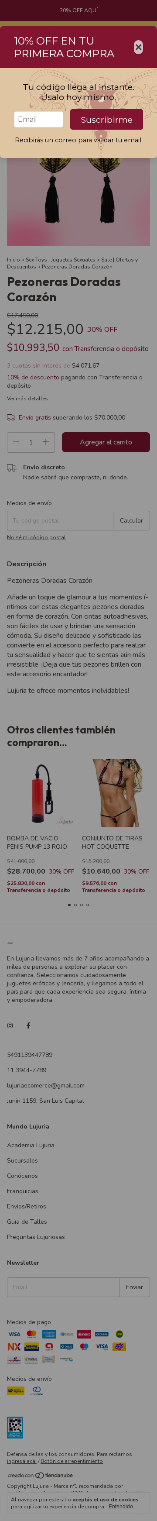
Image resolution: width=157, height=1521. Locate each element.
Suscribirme (107, 119)
